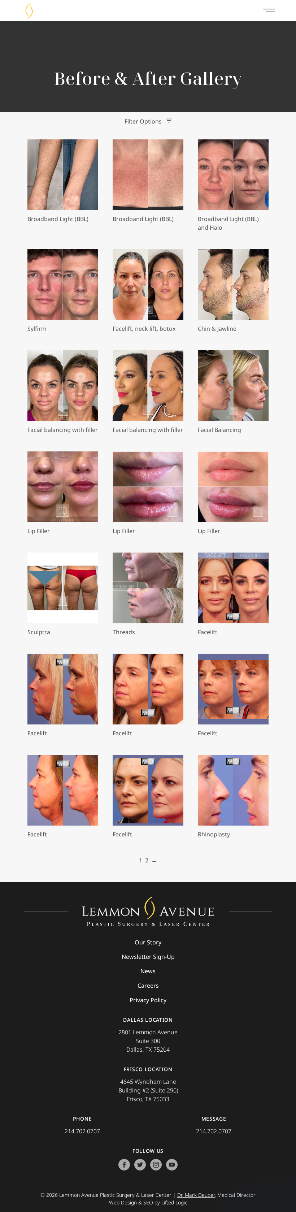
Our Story (148, 942)
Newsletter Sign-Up (148, 957)
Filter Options (143, 121)
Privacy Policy (148, 1000)
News (148, 971)
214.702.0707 (82, 1131)
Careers (148, 986)
